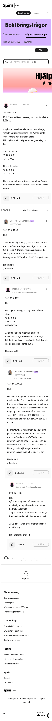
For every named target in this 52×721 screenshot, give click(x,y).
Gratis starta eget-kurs (13, 631)
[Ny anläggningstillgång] (47, 210)
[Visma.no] (11, 5)
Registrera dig (23, 13)
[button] (46, 105)
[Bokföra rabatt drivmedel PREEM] (42, 210)
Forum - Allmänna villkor (14, 654)
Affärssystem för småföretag (16, 607)
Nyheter (28, 42)
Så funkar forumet (11, 664)
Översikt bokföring (11, 34)
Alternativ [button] (41, 51)
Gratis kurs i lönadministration (16, 635)
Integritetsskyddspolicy (13, 659)
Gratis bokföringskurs (13, 626)
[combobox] (26, 61)
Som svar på (25, 292)
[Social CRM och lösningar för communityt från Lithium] (43, 714)
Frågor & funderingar (36, 34)
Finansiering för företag (14, 612)
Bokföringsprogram (11, 598)
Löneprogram (9, 602)
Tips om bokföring (11, 42)
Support (7, 678)
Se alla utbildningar (12, 640)
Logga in (37, 13)
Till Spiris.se (8, 683)
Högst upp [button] (4, 713)
